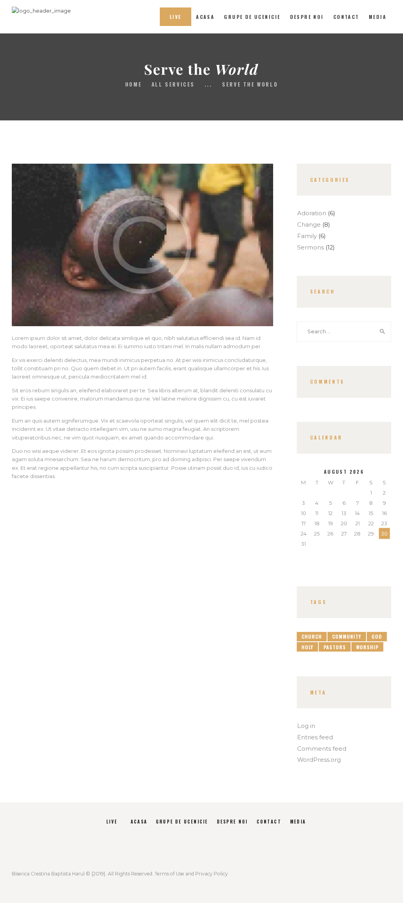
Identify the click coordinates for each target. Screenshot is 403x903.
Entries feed (315, 737)
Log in (306, 725)
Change (309, 224)
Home (133, 84)
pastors (335, 647)
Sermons (310, 247)
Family (307, 236)
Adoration (311, 213)
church (311, 636)
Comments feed (321, 748)
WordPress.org (319, 759)
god (377, 636)
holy (307, 647)
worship (367, 647)
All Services (173, 84)
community (346, 636)
